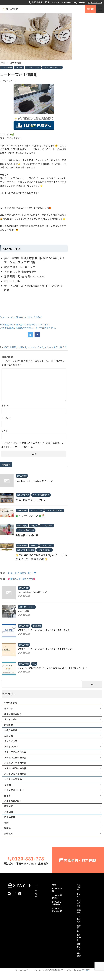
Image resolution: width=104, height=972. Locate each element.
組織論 (7, 828)
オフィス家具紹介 (13, 714)
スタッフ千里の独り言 (15, 762)
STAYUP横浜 (57, 889)
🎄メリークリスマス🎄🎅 (30, 515)
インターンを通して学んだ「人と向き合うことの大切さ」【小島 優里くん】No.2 (52, 668)
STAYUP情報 (9, 347)
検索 (92, 684)
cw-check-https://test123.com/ (34, 481)
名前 (5, 405)
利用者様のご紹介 (13, 800)
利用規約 (79, 954)
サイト (4, 430)
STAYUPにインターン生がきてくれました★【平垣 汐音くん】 (44, 630)
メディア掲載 (23, 611)
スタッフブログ (35, 347)
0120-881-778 (40, 2)
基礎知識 (8, 811)
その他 (7, 784)
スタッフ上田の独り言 (15, 757)
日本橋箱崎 (9, 817)
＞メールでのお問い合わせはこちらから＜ (21, 317)
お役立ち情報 (10, 730)
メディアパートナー (14, 790)
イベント (8, 708)
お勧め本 (8, 724)
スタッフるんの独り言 (15, 752)
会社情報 (79, 911)
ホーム (36, 887)
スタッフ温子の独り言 (55, 347)
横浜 (6, 822)
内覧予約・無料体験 (80, 860)
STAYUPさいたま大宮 (57, 909)
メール (6, 418)
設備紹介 (8, 833)
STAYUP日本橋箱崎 (57, 903)
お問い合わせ (96, 2)
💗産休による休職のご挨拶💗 (21, 578)
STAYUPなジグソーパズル (30, 500)
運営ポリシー (79, 947)
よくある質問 (79, 919)
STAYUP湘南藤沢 (57, 896)
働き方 (7, 795)
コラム (79, 895)
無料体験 (90, 9)
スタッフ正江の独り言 (15, 768)
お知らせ (21, 347)
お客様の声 (79, 887)
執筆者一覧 (79, 928)
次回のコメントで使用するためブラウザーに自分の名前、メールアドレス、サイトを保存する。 (33, 444)
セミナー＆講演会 (13, 779)
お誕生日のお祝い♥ (27, 535)
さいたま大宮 (10, 741)
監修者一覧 (79, 937)
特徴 (36, 895)
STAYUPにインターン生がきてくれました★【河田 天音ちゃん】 (45, 649)
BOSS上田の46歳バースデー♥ (21, 572)
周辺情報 (8, 806)
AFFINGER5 (86, 970)
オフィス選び (10, 719)
